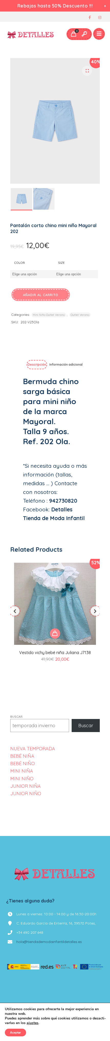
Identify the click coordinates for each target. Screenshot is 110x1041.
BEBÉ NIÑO (22, 763)
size (61, 263)
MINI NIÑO (22, 779)
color (19, 263)
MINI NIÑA (21, 771)
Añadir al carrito (40, 295)
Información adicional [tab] (66, 364)
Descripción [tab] (37, 364)
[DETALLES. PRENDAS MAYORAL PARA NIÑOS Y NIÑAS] (31, 34)
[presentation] (14, 611)
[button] (87, 71)
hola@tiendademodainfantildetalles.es (49, 941)
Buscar (16, 716)
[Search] (84, 34)
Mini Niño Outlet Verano (49, 315)
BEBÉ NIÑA (22, 756)
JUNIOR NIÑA (25, 786)
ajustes (32, 1023)
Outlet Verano (80, 315)
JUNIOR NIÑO (25, 793)
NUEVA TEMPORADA (32, 749)
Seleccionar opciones (55, 633)
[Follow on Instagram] (100, 17)
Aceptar (15, 1032)
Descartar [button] (105, 6)
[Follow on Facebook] (89, 17)
